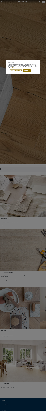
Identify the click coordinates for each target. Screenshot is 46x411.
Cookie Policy (14, 67)
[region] (23, 67)
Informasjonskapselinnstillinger (16, 70)
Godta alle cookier (27, 70)
